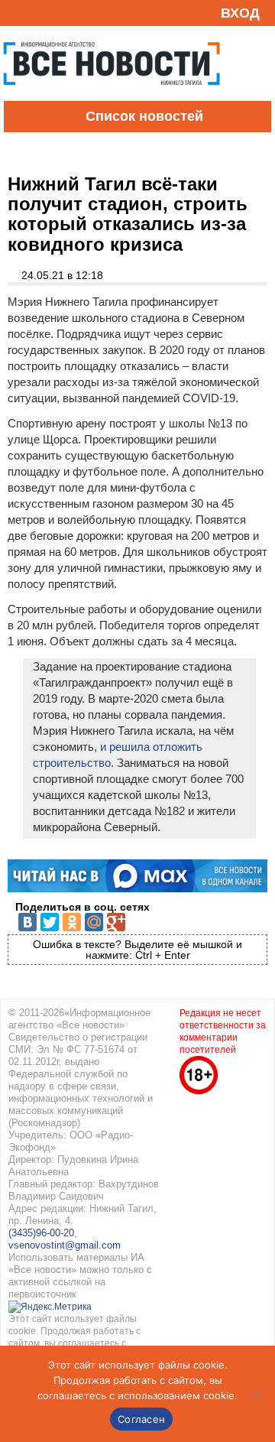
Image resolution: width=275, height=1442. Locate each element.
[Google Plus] (116, 922)
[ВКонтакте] (27, 922)
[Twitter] (49, 922)
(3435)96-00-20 (41, 1233)
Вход (240, 13)
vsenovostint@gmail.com (64, 1245)
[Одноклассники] (72, 922)
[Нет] (256, 1393)
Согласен (141, 1419)
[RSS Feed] (17, 12)
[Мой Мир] (94, 922)
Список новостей (144, 116)
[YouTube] (41, 12)
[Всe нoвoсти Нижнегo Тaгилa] (111, 97)
